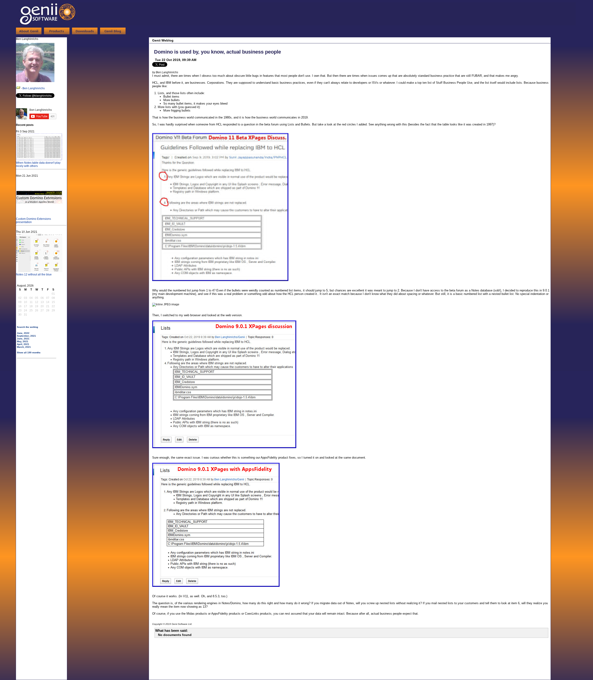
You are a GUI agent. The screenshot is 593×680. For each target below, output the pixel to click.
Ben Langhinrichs (33, 88)
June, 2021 (23, 338)
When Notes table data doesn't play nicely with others (38, 164)
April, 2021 (23, 344)
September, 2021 (26, 336)
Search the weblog (27, 327)
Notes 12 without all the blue (34, 274)
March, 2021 (24, 347)
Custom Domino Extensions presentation (33, 220)
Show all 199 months (29, 352)
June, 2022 (23, 333)
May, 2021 (22, 341)
